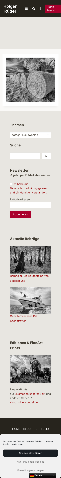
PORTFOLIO (41, 428)
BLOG (27, 428)
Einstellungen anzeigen (30, 470)
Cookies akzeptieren (30, 453)
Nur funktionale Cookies (30, 461)
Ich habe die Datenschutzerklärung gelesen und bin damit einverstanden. (29, 188)
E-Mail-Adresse (20, 199)
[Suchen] (46, 156)
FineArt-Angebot (51, 8)
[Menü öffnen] (26, 8)
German (38, 475)
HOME (16, 428)
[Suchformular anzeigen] (33, 8)
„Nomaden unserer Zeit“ (30, 393)
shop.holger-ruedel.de (24, 402)
